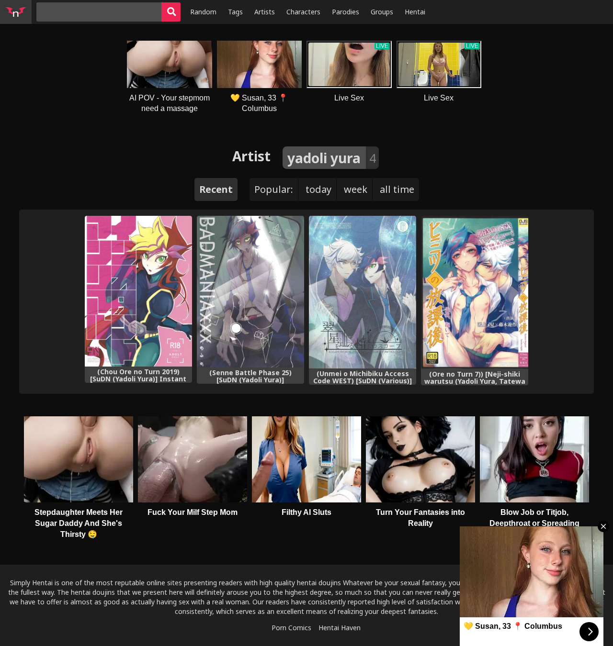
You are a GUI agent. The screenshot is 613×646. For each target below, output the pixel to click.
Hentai (415, 11)
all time (397, 189)
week (355, 189)
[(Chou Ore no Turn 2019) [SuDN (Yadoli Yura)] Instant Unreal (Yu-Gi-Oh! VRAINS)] (138, 291)
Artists (264, 11)
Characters (303, 11)
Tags (235, 11)
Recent (216, 189)
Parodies (345, 11)
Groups (382, 11)
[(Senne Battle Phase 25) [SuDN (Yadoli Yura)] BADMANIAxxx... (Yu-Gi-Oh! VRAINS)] (250, 292)
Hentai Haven (339, 627)
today (318, 189)
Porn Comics (291, 627)
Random (203, 11)
